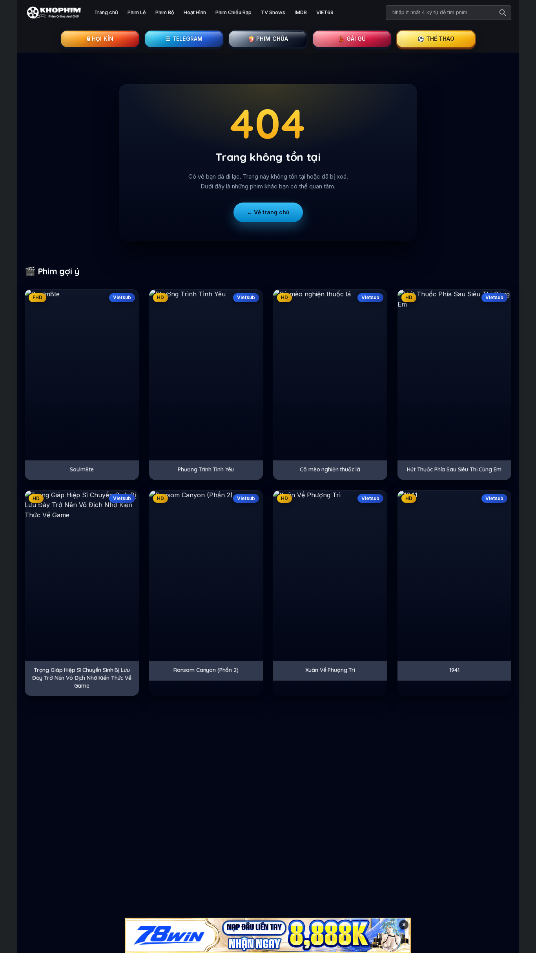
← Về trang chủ (268, 212)
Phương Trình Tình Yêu (206, 469)
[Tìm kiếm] (503, 12)
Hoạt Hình (195, 12)
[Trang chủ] (53, 12)
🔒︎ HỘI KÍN (100, 38)
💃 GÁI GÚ (352, 38)
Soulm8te (82, 469)
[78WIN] (268, 935)
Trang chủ (106, 12)
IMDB (301, 12)
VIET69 (325, 12)
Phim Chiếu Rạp (233, 12)
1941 (454, 670)
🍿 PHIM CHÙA (268, 38)
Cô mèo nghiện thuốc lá (330, 469)
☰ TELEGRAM (184, 38)
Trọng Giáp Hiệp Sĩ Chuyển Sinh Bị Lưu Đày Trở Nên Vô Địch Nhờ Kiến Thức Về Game (81, 677)
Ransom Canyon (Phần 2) (206, 670)
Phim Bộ (164, 12)
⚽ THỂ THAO (435, 38)
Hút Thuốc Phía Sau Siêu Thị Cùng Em (454, 469)
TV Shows (273, 12)
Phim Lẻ (137, 12)
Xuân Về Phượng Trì (330, 670)
